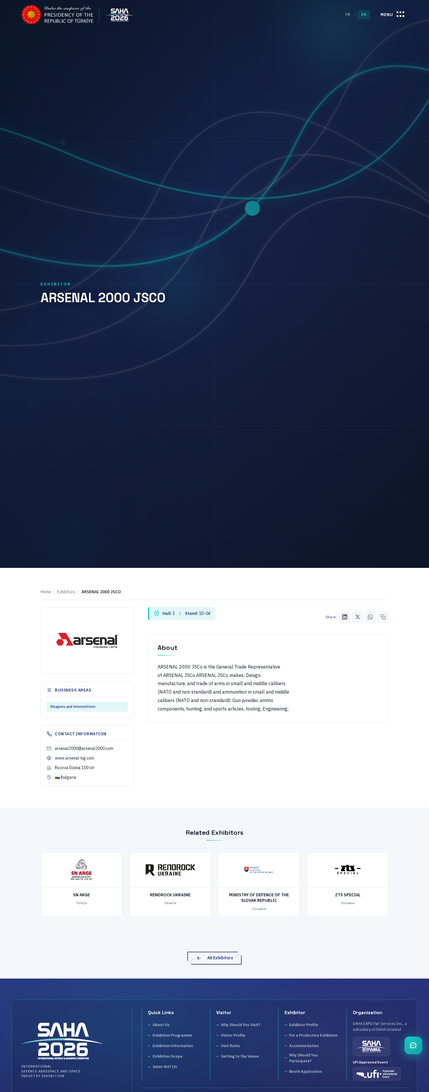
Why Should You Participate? (303, 1058)
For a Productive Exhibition (313, 1035)
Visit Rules (230, 1045)
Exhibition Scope (167, 1056)
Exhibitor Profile (303, 1024)
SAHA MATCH (165, 1066)
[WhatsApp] (370, 617)
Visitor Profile (233, 1035)
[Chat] (413, 1045)
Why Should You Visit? (240, 1024)
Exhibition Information (173, 1045)
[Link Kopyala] (383, 617)
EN (364, 14)
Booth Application (305, 1071)
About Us (161, 1024)
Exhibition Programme (172, 1035)
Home (46, 591)
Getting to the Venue (240, 1056)
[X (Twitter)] (357, 617)
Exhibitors (66, 591)
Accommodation (304, 1045)
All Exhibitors (220, 957)
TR (347, 14)
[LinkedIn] (344, 617)
